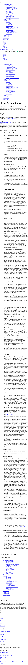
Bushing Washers (10, 16)
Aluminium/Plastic (10, 10)
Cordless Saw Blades (11, 7)
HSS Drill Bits (9, 30)
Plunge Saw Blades (10, 14)
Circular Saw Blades (8, 4)
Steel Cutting (9, 11)
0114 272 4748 (8, 414)
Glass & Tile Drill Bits (11, 32)
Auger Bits (8, 23)
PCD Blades (9, 15)
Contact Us (5, 47)
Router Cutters (9, 26)
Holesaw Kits (9, 24)
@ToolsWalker (3, 658)
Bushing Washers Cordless (12, 18)
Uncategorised (6, 595)
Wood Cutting (9, 5)
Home (4, 42)
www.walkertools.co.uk (5, 122)
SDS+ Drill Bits (10, 28)
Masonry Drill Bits (10, 31)
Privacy (2, 661)
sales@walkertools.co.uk (16, 49)
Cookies (7, 661)
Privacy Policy (23, 526)
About (4, 43)
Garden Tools (6, 36)
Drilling (5, 20)
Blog (4, 46)
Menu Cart (5, 39)
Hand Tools (6, 35)
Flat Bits (8, 22)
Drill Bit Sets (9, 34)
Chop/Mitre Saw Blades (11, 8)
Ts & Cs (12, 661)
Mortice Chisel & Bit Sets (12, 27)
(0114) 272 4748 (4, 49)
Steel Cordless (9, 12)
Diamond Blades (7, 19)
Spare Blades (6, 38)
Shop (4, 44)
